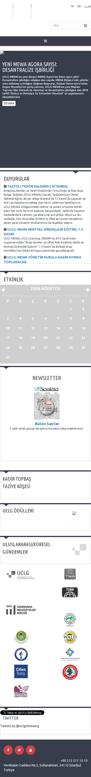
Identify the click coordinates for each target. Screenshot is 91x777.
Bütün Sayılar (46, 424)
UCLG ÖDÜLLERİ (18, 510)
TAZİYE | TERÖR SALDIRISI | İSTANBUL (37, 186)
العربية (87, 6)
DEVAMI (9, 103)
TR (72, 6)
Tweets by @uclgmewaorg (19, 726)
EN (79, 6)
